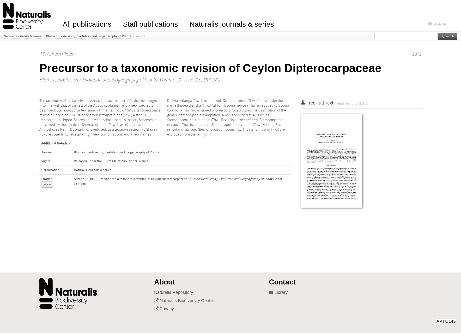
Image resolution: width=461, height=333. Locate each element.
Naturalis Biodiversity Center (186, 300)
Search (449, 36)
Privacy (166, 308)
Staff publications (150, 23)
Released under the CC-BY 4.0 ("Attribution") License (111, 161)
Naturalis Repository (173, 292)
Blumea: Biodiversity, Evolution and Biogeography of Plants (88, 36)
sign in (439, 24)
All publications (87, 23)
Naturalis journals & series (231, 23)
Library (280, 292)
